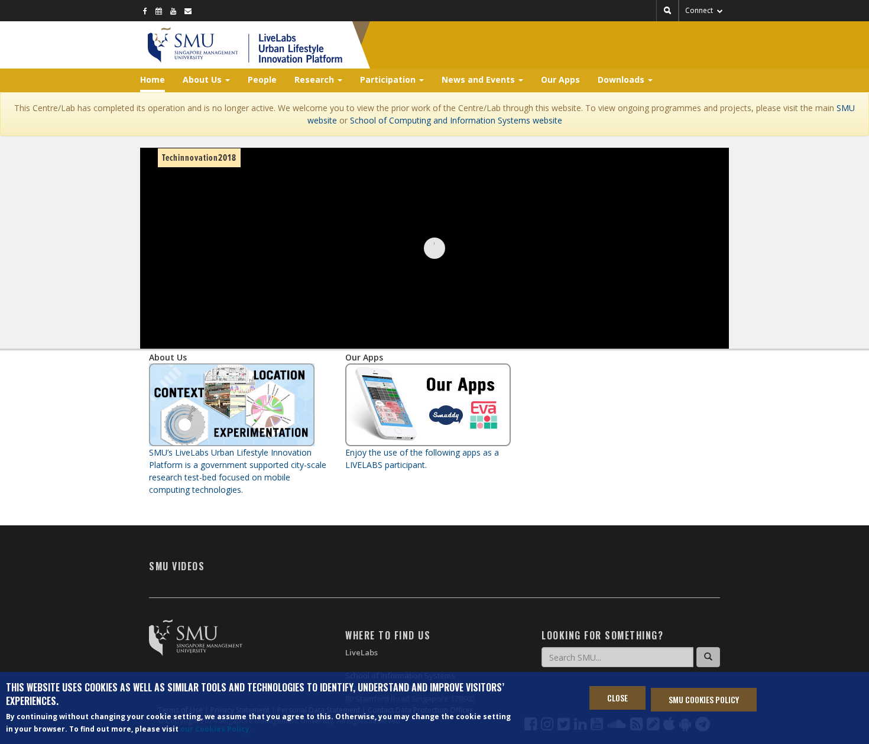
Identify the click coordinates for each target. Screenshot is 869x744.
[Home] (295, 45)
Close (617, 697)
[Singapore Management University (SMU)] (193, 45)
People (262, 79)
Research (315, 79)
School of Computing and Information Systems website (456, 120)
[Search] (708, 657)
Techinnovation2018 (199, 158)
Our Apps (560, 79)
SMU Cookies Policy (704, 699)
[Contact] (188, 11)
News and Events (479, 79)
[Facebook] (145, 11)
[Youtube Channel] (173, 11)
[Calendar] (158, 11)
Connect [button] (700, 10)
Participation (389, 79)
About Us (203, 79)
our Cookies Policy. (216, 729)
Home (152, 79)
